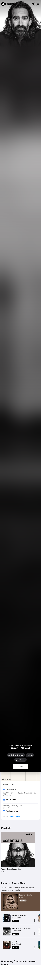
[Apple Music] (25, 900)
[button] (38, 4)
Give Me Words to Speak (21, 928)
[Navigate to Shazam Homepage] (7, 4)
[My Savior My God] (6, 918)
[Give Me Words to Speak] (6, 931)
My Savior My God (19, 915)
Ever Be (15, 942)
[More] (34, 920)
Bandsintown (15, 816)
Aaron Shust (16, 917)
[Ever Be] (6, 945)
